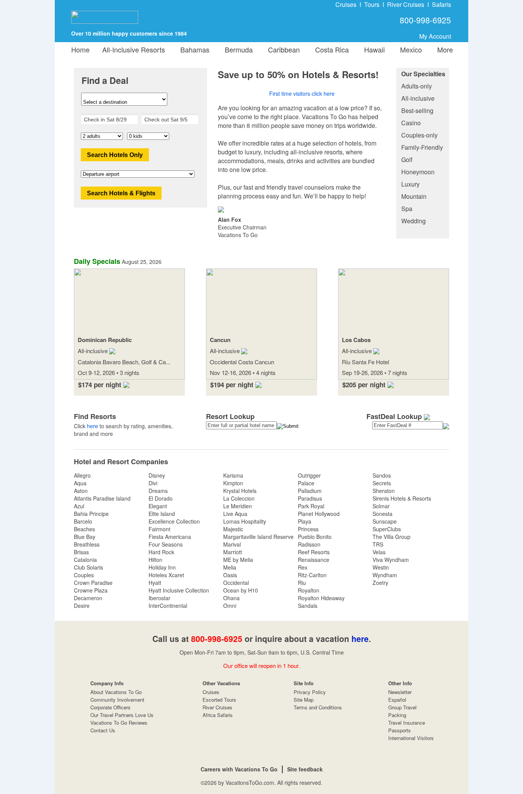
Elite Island (162, 513)
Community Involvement (117, 699)
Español (397, 699)
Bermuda (237, 49)
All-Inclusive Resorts (133, 49)
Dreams (158, 490)
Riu (302, 582)
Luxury (410, 184)
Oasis (230, 575)
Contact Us (102, 730)
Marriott (232, 552)
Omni (229, 605)
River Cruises (405, 4)
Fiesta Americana (170, 536)
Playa (304, 521)
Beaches (84, 529)
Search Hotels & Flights (121, 193)
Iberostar (159, 598)
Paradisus (310, 498)
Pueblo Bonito (315, 536)
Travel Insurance (406, 722)
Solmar (381, 506)
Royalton (308, 590)
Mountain (414, 196)
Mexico (409, 49)
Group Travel (402, 707)
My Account (435, 36)
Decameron (88, 598)
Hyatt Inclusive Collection (179, 590)
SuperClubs (387, 529)
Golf (406, 159)
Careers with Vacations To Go (239, 769)
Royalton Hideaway (321, 598)
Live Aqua (235, 513)
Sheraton (384, 490)
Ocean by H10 (240, 590)
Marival (232, 544)
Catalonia (85, 559)
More (443, 49)
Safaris (441, 4)
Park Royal (311, 506)
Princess (308, 529)
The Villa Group (391, 536)
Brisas (81, 552)
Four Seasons (166, 544)
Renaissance (313, 559)
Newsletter (400, 692)
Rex (302, 567)
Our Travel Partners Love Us (122, 715)
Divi (153, 483)
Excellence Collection (174, 521)
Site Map (304, 699)
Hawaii (372, 49)
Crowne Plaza (91, 590)
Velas (379, 552)
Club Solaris (88, 567)
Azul (79, 506)
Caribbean (282, 49)
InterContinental (168, 605)
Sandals (307, 605)
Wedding (413, 220)
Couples (84, 575)
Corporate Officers (110, 707)
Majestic (233, 529)
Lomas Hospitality (244, 521)
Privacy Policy (310, 692)
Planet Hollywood (319, 513)
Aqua (80, 483)
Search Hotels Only (115, 155)
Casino (411, 122)
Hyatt (155, 582)
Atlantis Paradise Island (102, 498)
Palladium (310, 490)
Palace (306, 483)
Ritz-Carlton (312, 575)
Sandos (382, 475)
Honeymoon (418, 171)
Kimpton (233, 483)
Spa (406, 208)
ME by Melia (238, 559)
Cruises (345, 4)
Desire (82, 605)
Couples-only (419, 135)
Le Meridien (237, 506)
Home (80, 49)
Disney (157, 475)
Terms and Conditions (318, 707)
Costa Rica (330, 49)
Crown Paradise (93, 582)
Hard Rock (161, 552)
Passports (399, 730)
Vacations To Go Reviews (118, 722)
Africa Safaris (218, 715)
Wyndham (385, 575)
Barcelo (83, 521)
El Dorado (161, 498)
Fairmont (159, 529)
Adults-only (416, 86)
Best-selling (417, 110)
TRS (378, 544)
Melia (229, 567)
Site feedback (305, 769)
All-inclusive (418, 98)
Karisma (233, 475)
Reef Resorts (314, 552)
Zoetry (380, 582)
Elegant (158, 506)
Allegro (82, 475)
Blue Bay (84, 536)
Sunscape (385, 521)
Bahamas (193, 49)
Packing (397, 715)
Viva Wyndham (391, 559)
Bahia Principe (91, 513)
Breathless (87, 544)
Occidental (236, 582)
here (92, 426)
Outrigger (309, 475)
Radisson (309, 544)
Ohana (231, 598)
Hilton (155, 559)
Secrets (382, 483)
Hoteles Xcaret (166, 575)
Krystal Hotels (240, 490)
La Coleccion (239, 498)
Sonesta (382, 513)
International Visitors (411, 738)
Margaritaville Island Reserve (258, 536)
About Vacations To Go (116, 692)
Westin (381, 567)
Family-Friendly (422, 147)
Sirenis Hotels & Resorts (402, 498)
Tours (371, 4)
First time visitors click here (302, 93)
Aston (81, 490)
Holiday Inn (162, 567)
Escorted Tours (219, 699)
